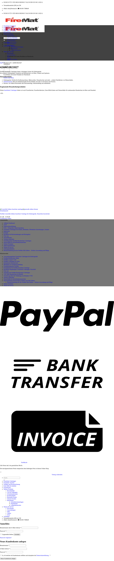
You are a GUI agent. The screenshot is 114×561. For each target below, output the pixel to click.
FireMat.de (24, 462)
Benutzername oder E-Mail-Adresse (10, 527)
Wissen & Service (9, 247)
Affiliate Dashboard (9, 223)
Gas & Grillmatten (12, 37)
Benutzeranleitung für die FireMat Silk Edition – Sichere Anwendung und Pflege (26, 250)
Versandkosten (8, 237)
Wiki (8, 56)
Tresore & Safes (11, 43)
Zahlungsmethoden (9, 249)
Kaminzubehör (11, 40)
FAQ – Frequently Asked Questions (14, 228)
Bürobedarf (10, 45)
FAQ (8, 59)
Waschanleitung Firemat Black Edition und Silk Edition (19, 280)
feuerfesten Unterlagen (10, 90)
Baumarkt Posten (12, 42)
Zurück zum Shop (12, 59)
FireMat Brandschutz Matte (11, 258)
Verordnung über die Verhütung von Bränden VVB (18, 276)
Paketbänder (14, 48)
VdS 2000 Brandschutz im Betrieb (13, 274)
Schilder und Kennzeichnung (12, 29)
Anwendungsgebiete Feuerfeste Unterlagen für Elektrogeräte (21, 256)
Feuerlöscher (7, 32)
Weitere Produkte (8, 34)
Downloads (10, 508)
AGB (5, 224)
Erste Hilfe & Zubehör (10, 31)
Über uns (6, 236)
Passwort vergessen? (6, 537)
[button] (6, 42)
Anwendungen (11, 55)
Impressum (7, 231)
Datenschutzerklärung (10, 226)
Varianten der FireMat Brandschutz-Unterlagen (17, 272)
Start (1, 63)
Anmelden (17, 534)
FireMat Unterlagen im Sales (12, 261)
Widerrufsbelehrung (9, 245)
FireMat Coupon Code (10, 259)
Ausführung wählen (5, 218)
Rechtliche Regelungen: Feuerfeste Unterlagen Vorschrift (20, 269)
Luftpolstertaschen (16, 50)
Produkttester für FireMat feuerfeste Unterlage (16, 268)
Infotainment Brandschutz (11, 263)
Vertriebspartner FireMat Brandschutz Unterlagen (17, 241)
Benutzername (4, 545)
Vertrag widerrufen (9, 239)
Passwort (3, 531)
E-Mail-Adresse (5, 548)
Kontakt (6, 233)
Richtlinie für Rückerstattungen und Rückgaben (17, 234)
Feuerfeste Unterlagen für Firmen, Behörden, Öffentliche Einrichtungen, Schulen (26, 229)
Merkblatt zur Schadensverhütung (13, 264)
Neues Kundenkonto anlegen (8, 558)
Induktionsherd (8, 81)
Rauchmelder (11, 35)
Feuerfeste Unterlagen (10, 26)
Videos (9, 58)
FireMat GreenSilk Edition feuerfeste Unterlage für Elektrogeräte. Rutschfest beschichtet (25, 214)
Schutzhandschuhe (12, 39)
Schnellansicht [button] (4, 211)
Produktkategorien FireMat (11, 266)
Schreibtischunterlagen (17, 47)
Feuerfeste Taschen (9, 27)
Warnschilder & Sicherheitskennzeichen (15, 242)
